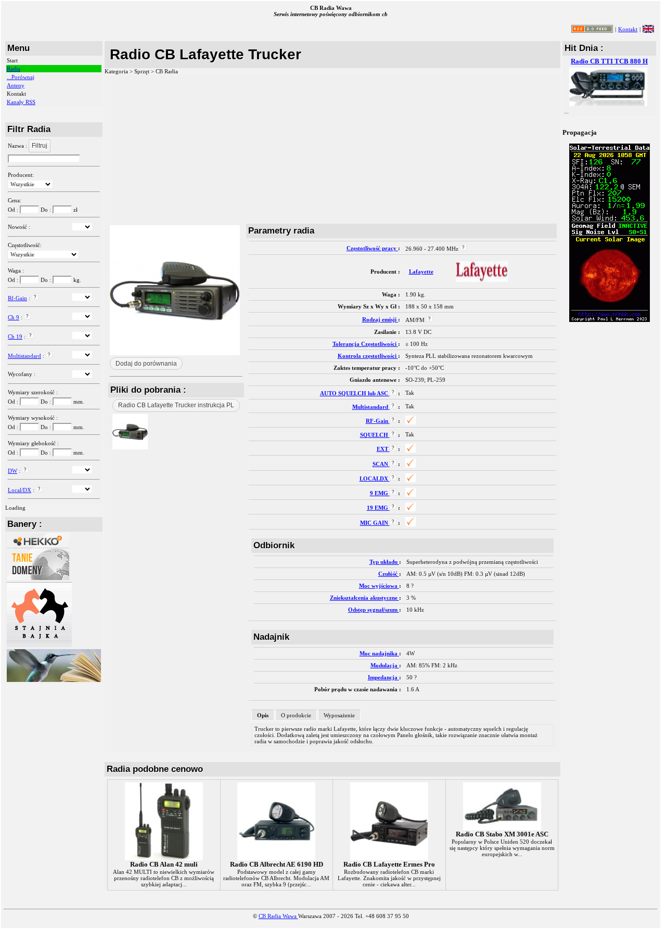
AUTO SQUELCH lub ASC (355, 393)
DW (12, 471)
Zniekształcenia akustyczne (364, 598)
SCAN (381, 464)
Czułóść (388, 574)
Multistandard (24, 356)
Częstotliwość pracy (372, 248)
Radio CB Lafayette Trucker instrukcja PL (176, 405)
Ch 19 (15, 336)
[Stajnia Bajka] (39, 645)
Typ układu (384, 562)
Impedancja (383, 677)
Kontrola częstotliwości (368, 356)
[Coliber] (54, 680)
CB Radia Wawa (278, 916)
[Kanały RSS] (592, 31)
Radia (13, 69)
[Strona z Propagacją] (609, 320)
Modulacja (384, 665)
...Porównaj (20, 77)
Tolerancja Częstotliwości (365, 344)
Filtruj (39, 145)
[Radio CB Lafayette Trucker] (130, 446)
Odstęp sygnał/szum (373, 610)
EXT (383, 449)
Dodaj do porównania (146, 363)
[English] (648, 29)
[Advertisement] (332, 149)
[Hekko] (38, 578)
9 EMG (380, 493)
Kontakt (627, 29)
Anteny (15, 85)
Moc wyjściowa (379, 586)
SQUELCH (375, 435)
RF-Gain (378, 421)
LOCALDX (375, 478)
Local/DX (19, 490)
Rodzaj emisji (380, 319)
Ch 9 (13, 317)
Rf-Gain (17, 298)
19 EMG (378, 508)
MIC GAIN (375, 523)
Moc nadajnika (379, 653)
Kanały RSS (21, 102)
